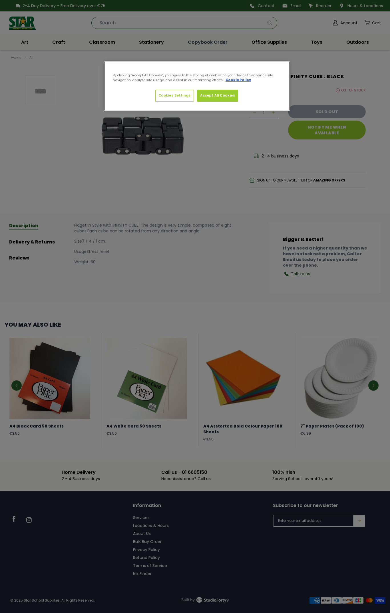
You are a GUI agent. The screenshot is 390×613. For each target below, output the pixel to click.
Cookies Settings (174, 95)
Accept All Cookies (217, 95)
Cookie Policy (238, 80)
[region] (197, 86)
